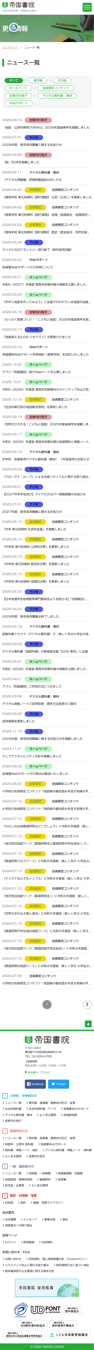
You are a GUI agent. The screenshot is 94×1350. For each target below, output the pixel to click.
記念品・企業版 (14, 1185)
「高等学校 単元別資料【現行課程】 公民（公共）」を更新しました (47, 197)
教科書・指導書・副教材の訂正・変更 (52, 1102)
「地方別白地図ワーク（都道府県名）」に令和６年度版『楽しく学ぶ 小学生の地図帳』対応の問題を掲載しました (47, 896)
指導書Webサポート (76, 1108)
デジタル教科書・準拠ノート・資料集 (68, 1150)
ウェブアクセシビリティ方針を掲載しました (32, 756)
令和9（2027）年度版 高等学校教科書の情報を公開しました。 (45, 284)
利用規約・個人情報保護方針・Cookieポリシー (58, 1259)
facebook (38, 1084)
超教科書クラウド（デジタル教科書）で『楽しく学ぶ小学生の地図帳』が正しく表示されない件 (47, 634)
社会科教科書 (13, 1108)
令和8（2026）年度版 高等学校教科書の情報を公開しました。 (45, 669)
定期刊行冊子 (18, 95)
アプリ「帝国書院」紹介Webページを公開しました (36, 372)
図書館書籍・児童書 (70, 1173)
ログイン (10, 1242)
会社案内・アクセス (39, 1072)
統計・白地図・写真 (23, 1195)
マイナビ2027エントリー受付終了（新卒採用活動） (38, 249)
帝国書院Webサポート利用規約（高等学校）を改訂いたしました (45, 354)
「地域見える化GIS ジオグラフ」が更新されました (36, 337)
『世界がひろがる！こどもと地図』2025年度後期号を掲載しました (47, 424)
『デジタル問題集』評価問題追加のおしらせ (33, 179)
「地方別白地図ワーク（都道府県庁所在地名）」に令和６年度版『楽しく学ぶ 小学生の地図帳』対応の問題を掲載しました (47, 948)
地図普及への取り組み (18, 1225)
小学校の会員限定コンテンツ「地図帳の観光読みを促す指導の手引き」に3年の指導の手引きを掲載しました (47, 983)
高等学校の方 (19, 1131)
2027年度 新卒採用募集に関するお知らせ (32, 511)
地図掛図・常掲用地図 (18, 1179)
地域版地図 (70, 1114)
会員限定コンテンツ (55, 88)
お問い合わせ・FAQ (16, 1252)
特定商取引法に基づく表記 (72, 1265)
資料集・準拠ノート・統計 (21, 1150)
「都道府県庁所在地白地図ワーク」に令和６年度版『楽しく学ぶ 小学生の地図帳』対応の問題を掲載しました (47, 931)
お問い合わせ (13, 1259)
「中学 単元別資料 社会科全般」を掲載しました (34, 529)
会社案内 (8, 1212)
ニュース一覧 (13, 1102)
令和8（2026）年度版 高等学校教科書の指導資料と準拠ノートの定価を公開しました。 (47, 441)
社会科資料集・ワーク (42, 1108)
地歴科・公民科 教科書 (19, 1144)
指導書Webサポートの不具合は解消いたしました (35, 773)
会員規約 (47, 1242)
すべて (13, 80)
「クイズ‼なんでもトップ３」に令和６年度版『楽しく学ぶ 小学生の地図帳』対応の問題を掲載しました (47, 878)
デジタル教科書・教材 (57, 95)
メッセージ (30, 1219)
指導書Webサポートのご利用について (27, 267)
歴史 (65, 1219)
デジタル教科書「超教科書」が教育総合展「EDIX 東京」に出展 (45, 651)
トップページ (9, 47)
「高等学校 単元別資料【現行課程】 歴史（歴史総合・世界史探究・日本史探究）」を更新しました (47, 232)
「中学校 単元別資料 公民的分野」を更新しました (35, 546)
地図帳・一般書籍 (40, 1173)
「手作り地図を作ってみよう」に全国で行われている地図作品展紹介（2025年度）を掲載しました (47, 302)
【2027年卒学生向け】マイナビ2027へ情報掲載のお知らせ (44, 494)
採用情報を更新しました (18, 721)
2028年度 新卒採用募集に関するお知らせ (32, 144)
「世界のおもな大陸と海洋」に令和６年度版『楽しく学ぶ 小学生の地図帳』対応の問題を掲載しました (47, 913)
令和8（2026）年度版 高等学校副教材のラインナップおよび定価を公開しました (47, 389)
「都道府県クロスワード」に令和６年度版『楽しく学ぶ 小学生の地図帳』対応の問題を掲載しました (47, 861)
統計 (23, 1202)
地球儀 (62, 1179)
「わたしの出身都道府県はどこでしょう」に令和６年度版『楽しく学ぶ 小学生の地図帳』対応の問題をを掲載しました (47, 826)
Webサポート (18, 103)
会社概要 (10, 1219)
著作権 (38, 80)
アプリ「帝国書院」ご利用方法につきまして (32, 686)
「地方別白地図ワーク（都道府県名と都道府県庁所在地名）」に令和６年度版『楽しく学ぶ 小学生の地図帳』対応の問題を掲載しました (47, 843)
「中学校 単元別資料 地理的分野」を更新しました (35, 581)
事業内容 (49, 1219)
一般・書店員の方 (22, 1166)
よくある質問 (48, 1114)
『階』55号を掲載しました (20, 162)
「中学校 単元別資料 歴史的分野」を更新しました (35, 564)
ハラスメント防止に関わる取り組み (27, 1265)
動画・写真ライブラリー (48, 1202)
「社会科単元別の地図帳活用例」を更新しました (35, 407)
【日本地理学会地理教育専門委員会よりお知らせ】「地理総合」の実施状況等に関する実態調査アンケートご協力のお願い (47, 599)
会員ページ (9, 1235)
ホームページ (18, 88)
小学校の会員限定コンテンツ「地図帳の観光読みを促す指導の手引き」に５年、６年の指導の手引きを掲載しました (47, 791)
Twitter (60, 1084)
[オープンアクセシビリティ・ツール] (13, 27)
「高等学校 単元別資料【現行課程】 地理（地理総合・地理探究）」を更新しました (47, 214)
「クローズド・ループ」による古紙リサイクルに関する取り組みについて (47, 476)
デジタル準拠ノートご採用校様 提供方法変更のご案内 (39, 703)
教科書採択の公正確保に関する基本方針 (29, 1271)
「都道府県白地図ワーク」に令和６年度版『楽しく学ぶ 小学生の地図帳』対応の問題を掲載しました (47, 966)
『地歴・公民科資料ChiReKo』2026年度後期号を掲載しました (46, 127)
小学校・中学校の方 (23, 1095)
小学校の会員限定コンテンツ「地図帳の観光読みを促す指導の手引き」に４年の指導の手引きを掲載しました (47, 808)
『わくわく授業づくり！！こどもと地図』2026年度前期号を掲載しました (47, 319)
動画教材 (45, 1179)
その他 (62, 80)
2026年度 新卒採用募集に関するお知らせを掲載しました (42, 738)
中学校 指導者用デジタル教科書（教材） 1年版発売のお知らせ (45, 459)
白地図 (9, 1202)
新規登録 (28, 1242)
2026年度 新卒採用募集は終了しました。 (32, 616)
